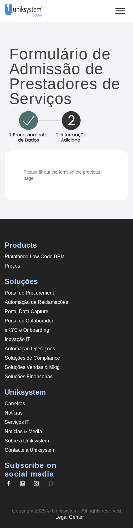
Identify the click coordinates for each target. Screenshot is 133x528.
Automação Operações (30, 348)
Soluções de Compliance (32, 358)
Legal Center (69, 517)
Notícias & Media (23, 431)
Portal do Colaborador (29, 320)
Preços (12, 265)
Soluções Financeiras (29, 376)
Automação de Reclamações (36, 302)
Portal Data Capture (26, 311)
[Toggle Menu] (120, 11)
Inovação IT (17, 339)
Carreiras (15, 403)
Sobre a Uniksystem (27, 440)
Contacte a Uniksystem (30, 450)
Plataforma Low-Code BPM (35, 256)
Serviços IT (17, 422)
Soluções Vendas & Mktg (32, 367)
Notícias (14, 412)
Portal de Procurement (29, 292)
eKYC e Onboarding (27, 330)
